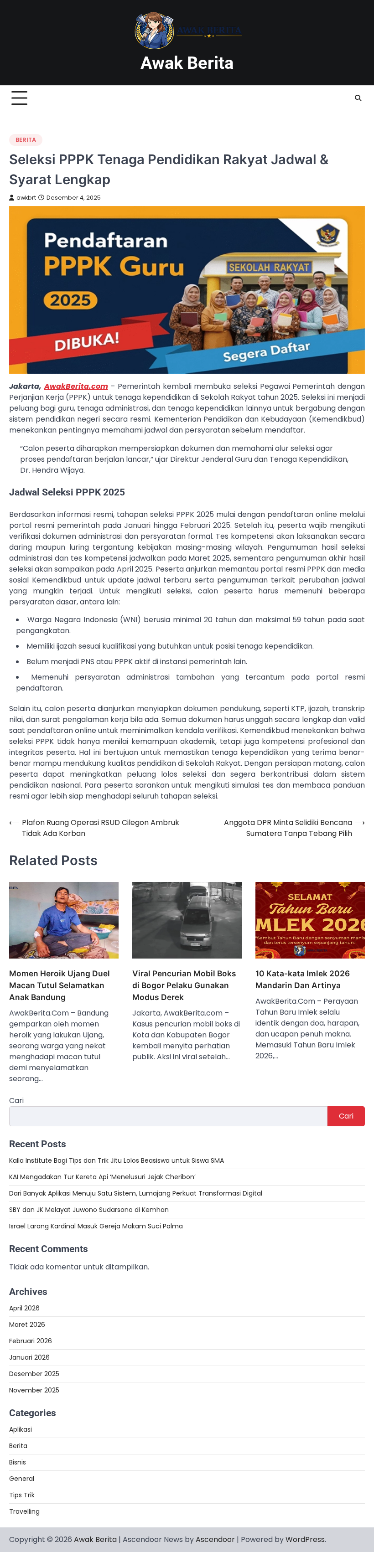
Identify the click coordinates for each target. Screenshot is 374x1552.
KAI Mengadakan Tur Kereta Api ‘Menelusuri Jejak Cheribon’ (102, 1176)
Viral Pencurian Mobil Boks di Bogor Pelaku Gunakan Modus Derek (184, 985)
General (21, 1478)
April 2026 (24, 1308)
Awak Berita (187, 63)
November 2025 (34, 1390)
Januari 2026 (29, 1357)
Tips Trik (22, 1495)
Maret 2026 (27, 1324)
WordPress (305, 1539)
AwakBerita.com (76, 386)
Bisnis (17, 1462)
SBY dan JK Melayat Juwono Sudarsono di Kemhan (89, 1209)
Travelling (24, 1511)
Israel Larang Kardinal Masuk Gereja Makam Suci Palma (96, 1226)
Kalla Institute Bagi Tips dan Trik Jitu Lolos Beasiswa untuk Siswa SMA (116, 1160)
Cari (16, 1100)
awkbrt (26, 197)
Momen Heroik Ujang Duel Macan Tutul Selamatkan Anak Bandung (59, 985)
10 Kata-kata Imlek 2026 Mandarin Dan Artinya (302, 979)
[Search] (358, 98)
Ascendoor (215, 1539)
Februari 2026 (30, 1341)
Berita (26, 140)
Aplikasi (20, 1429)
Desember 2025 (34, 1373)
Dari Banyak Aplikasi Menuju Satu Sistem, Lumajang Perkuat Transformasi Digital (135, 1193)
